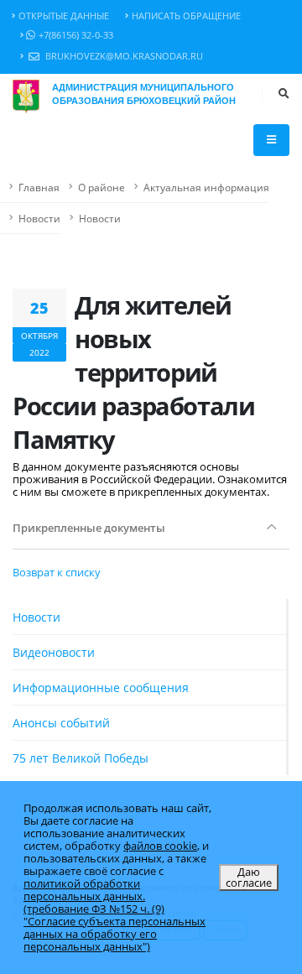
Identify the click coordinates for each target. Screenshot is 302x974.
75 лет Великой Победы (80, 758)
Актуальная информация (206, 187)
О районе (101, 187)
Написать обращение (186, 16)
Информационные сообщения (101, 687)
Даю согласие (249, 877)
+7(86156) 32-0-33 (76, 35)
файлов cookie (160, 845)
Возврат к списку (57, 572)
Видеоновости (54, 652)
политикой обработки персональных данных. (84, 890)
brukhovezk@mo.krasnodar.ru (123, 56)
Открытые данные (63, 16)
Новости (39, 218)
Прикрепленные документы (89, 527)
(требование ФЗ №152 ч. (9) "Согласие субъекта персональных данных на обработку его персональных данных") (114, 927)
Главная (39, 187)
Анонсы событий (61, 723)
